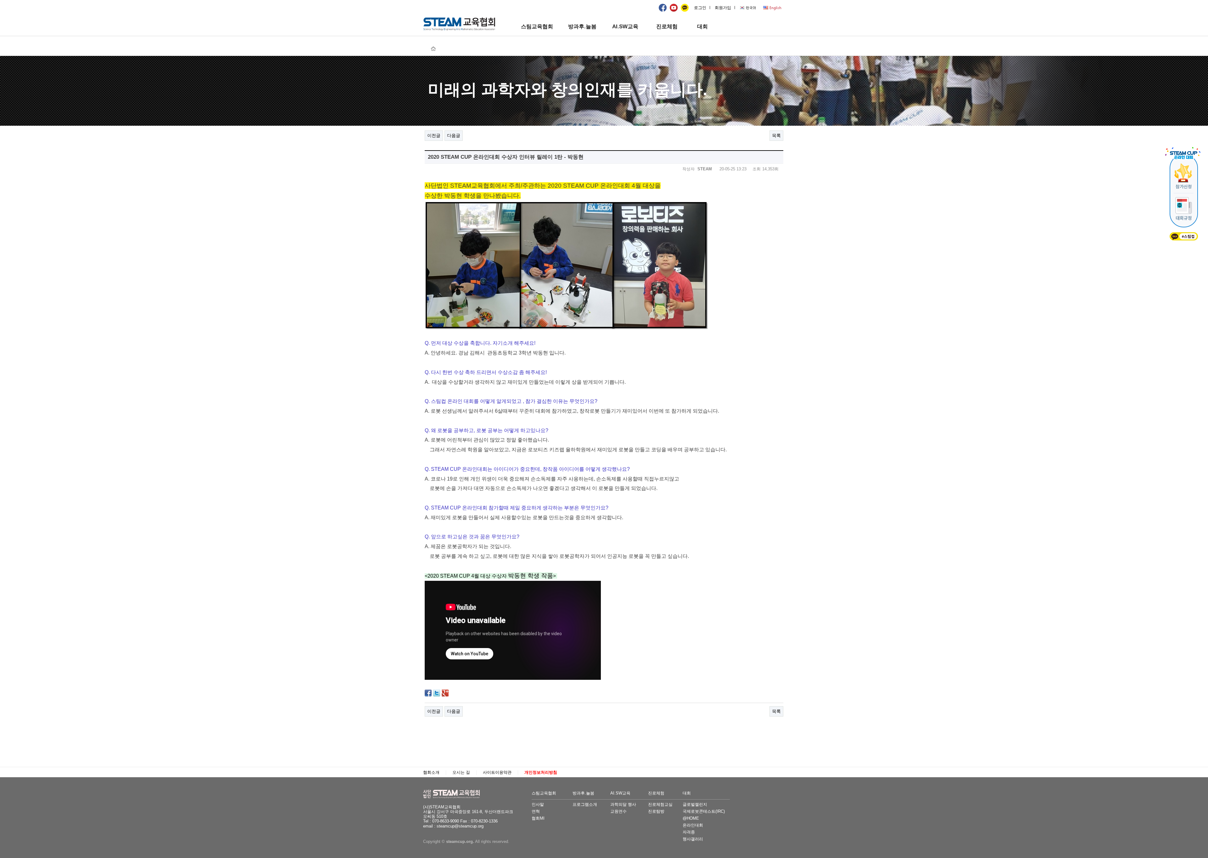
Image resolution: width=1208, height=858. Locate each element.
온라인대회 (693, 825)
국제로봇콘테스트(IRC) (704, 811)
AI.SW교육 (625, 27)
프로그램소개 (585, 804)
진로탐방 (656, 811)
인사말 (538, 804)
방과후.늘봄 (582, 27)
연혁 (536, 811)
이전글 (433, 135)
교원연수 (618, 811)
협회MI (538, 818)
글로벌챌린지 (695, 804)
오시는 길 (461, 772)
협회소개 (431, 772)
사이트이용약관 (497, 772)
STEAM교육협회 (454, 794)
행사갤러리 (693, 839)
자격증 (689, 832)
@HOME (691, 818)
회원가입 (723, 8)
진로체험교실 (660, 804)
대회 (702, 27)
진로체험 (667, 27)
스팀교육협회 (537, 27)
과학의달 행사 (623, 804)
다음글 (453, 135)
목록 (776, 135)
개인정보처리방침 (540, 772)
